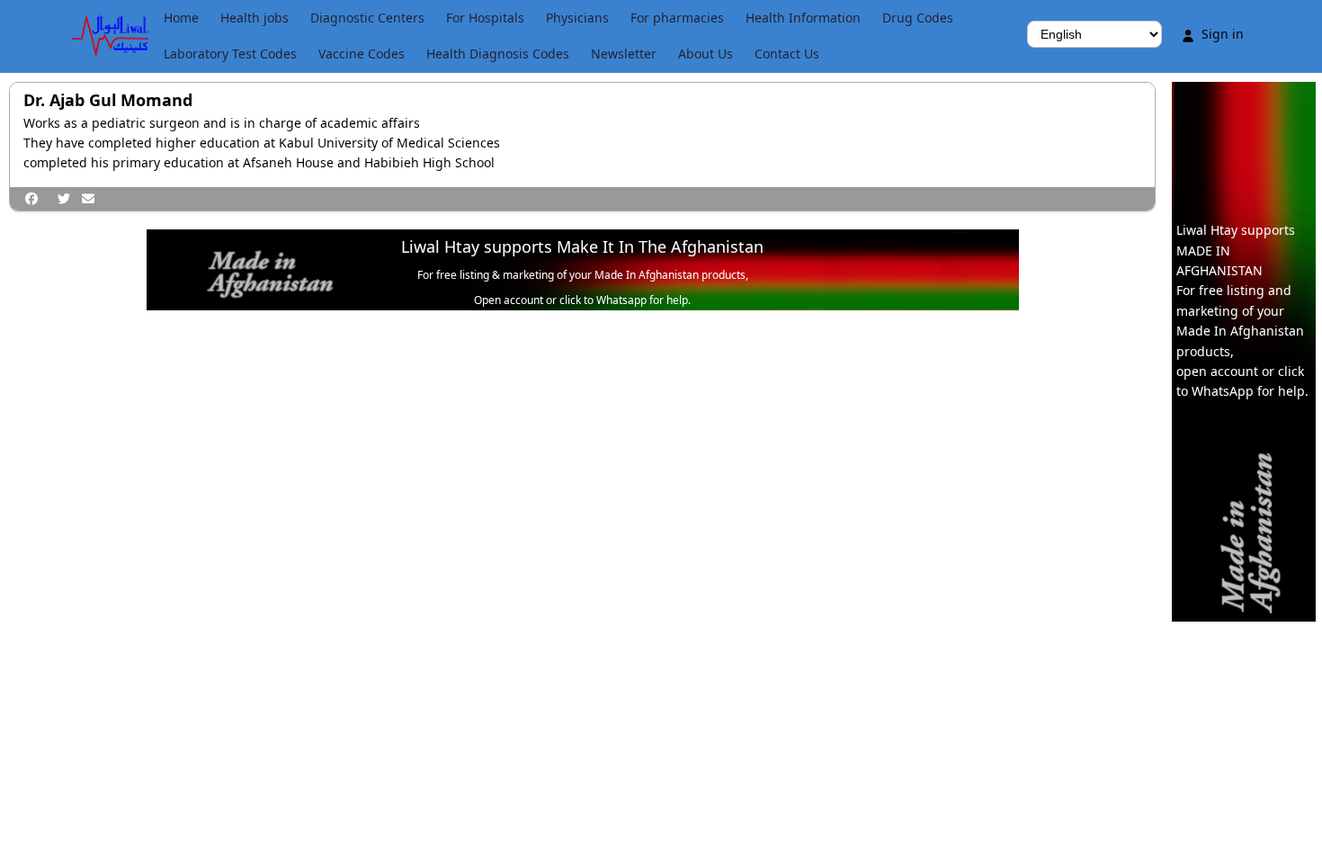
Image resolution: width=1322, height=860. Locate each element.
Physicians (577, 17)
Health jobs (254, 17)
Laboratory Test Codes (230, 53)
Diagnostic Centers (367, 17)
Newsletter (624, 53)
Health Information (803, 17)
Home (181, 17)
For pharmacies (677, 17)
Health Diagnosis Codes (497, 53)
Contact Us (787, 53)
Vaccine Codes (361, 53)
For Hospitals (485, 17)
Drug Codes (917, 17)
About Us (705, 53)
